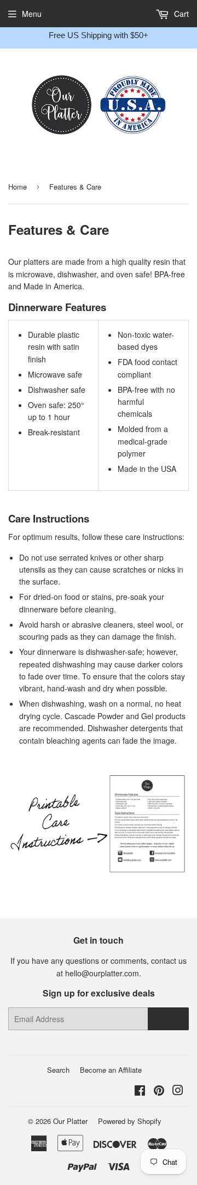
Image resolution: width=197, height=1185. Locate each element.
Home (17, 186)
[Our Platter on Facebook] (140, 1091)
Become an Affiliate (111, 1070)
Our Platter (70, 1121)
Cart (180, 13)
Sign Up (168, 1019)
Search (58, 1070)
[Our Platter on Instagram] (177, 1091)
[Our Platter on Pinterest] (159, 1091)
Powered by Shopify (129, 1121)
